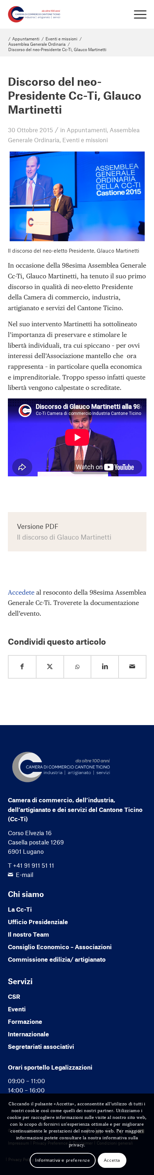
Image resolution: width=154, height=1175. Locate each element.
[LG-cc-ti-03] (63, 14)
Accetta (112, 1160)
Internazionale (28, 1033)
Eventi (17, 1008)
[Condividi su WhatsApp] (77, 667)
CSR (14, 996)
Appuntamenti (87, 129)
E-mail (24, 874)
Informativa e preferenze (62, 1160)
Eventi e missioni (85, 139)
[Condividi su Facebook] (22, 667)
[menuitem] (136, 14)
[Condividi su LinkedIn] (104, 667)
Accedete (21, 592)
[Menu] (136, 14)
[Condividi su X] (50, 667)
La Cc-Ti (20, 909)
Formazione (25, 1021)
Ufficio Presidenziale (38, 921)
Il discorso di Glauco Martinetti (64, 537)
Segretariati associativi (41, 1046)
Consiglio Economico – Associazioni (60, 946)
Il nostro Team (28, 934)
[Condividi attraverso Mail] (132, 667)
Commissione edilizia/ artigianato (57, 959)
